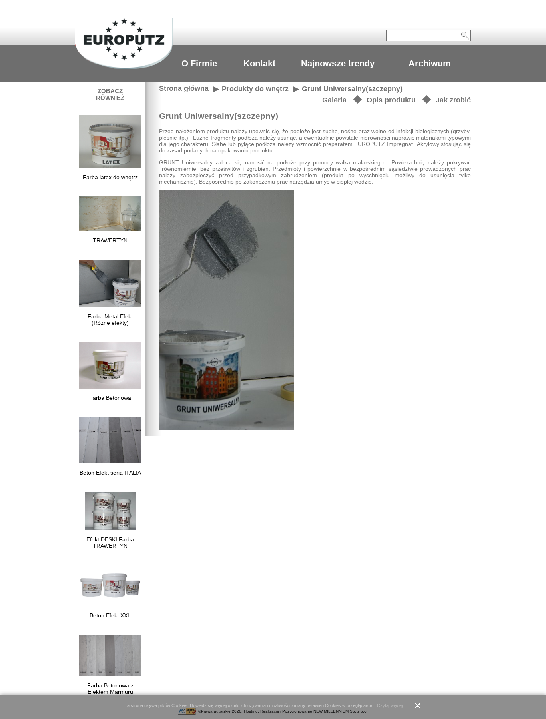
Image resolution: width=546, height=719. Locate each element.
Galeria (334, 100)
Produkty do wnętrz (255, 89)
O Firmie (199, 63)
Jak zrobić (453, 100)
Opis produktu (391, 100)
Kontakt (259, 63)
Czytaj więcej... (391, 705)
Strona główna (184, 88)
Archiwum (430, 63)
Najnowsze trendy (338, 63)
